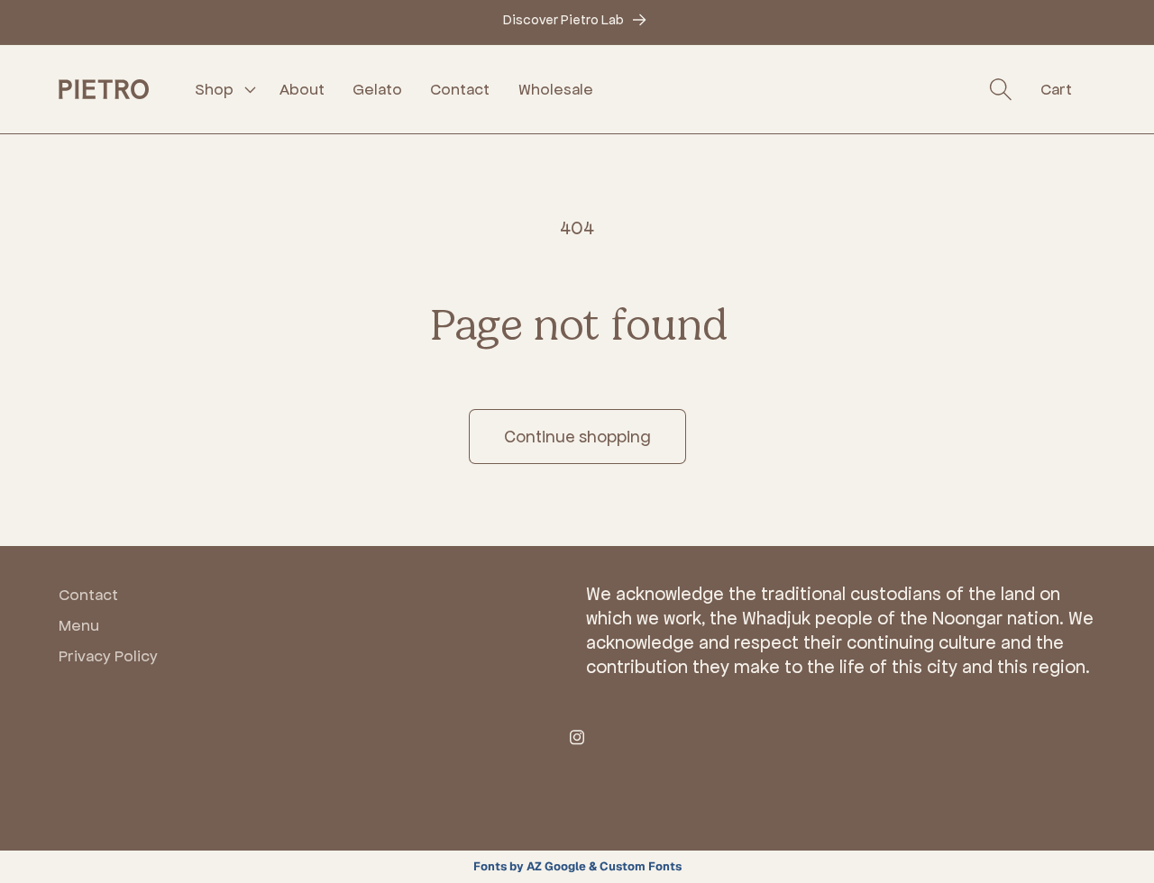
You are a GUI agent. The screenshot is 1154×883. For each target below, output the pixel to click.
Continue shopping (577, 436)
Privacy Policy (108, 656)
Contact (88, 595)
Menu (79, 625)
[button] (223, 89)
